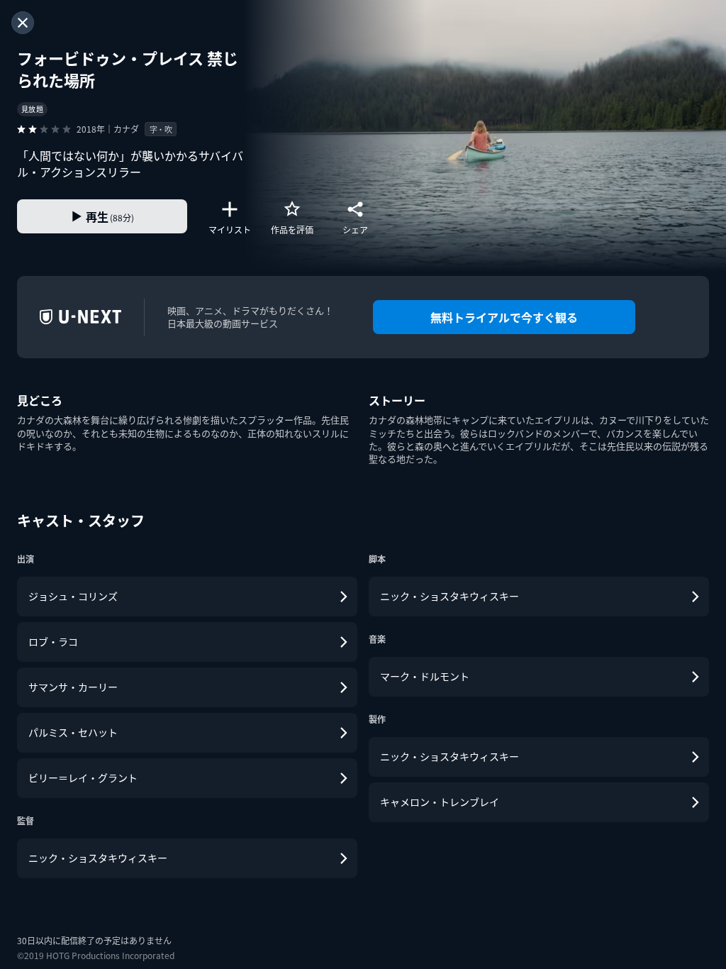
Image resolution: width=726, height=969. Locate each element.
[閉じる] (22, 22)
